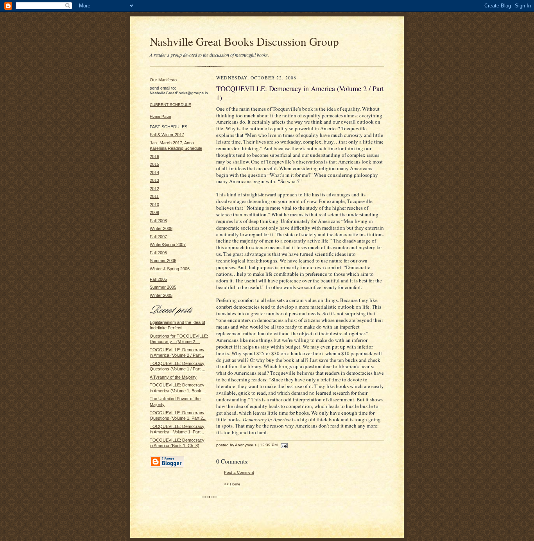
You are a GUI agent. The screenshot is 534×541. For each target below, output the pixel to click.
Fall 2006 (158, 252)
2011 (154, 196)
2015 (154, 164)
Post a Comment (239, 472)
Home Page (160, 116)
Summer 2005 (163, 287)
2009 (154, 212)
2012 (154, 188)
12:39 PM (269, 445)
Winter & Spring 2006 (170, 268)
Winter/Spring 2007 (168, 244)
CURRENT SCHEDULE (170, 104)
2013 (154, 180)
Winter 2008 (161, 228)
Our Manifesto (163, 79)
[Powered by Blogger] (167, 466)
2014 (154, 172)
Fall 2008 (158, 220)
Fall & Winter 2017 (167, 134)
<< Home (232, 484)
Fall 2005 (158, 279)
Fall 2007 (158, 236)
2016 (154, 156)
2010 (154, 204)
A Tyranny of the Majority (173, 377)
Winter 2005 (161, 295)
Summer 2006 (163, 260)
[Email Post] (283, 445)
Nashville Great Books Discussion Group (244, 41)
